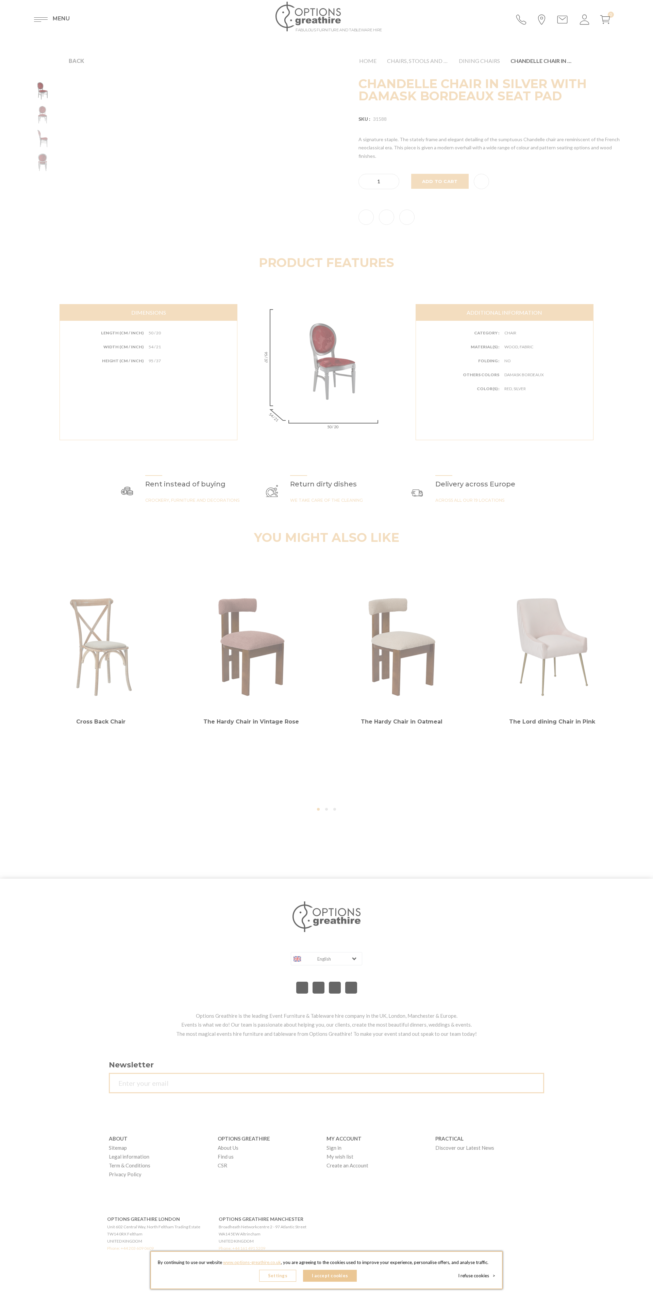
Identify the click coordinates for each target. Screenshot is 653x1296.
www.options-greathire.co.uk (252, 1262)
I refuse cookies (476, 1275)
